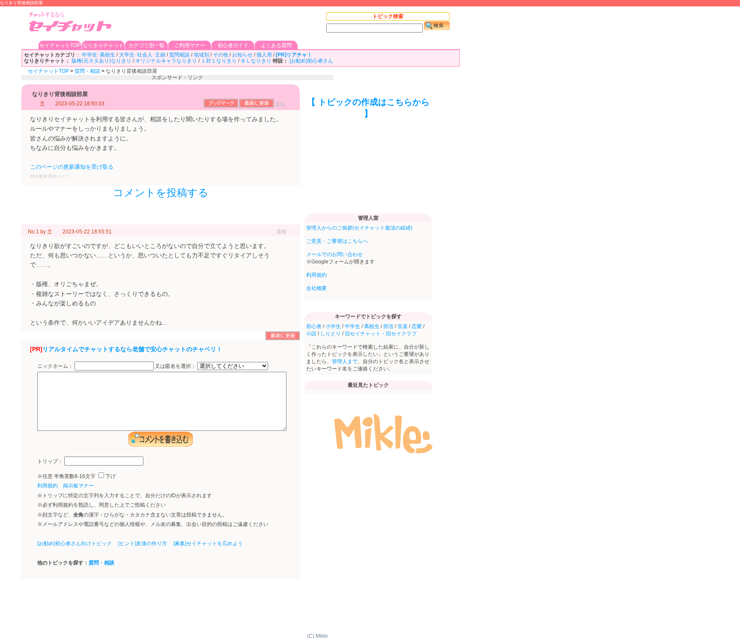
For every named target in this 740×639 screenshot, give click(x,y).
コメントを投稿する (161, 192)
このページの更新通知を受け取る (71, 167)
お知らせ (242, 55)
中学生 (352, 326)
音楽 (402, 326)
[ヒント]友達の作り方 (142, 543)
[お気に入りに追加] (221, 106)
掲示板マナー (78, 486)
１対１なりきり (219, 61)
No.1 (33, 232)
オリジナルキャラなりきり (166, 61)
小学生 (333, 326)
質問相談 (179, 55)
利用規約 (47, 486)
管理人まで (345, 361)
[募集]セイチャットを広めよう (208, 543)
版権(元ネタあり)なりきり (101, 61)
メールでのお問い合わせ (334, 254)
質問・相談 (87, 71)
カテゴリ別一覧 (146, 45)
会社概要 (316, 288)
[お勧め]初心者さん (311, 61)
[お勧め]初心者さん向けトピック (74, 543)
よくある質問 (276, 45)
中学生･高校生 (98, 55)
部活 (388, 326)
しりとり (330, 334)
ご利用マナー (189, 45)
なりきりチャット (103, 45)
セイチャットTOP (60, 45)
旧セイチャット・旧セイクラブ (381, 334)
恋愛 (417, 326)
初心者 (314, 326)
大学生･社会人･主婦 (142, 55)
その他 (220, 55)
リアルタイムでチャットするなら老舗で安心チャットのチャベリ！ (132, 349)
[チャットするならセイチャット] (70, 23)
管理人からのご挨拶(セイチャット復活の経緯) (359, 228)
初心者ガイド (233, 45)
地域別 (201, 55)
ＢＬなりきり (256, 61)
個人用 (264, 55)
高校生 (371, 326)
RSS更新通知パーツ (49, 176)
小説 (311, 334)
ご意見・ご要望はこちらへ (337, 241)
